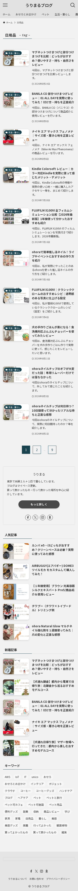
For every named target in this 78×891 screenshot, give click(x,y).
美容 (54, 818)
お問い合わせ (36, 878)
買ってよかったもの (16, 832)
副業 (25, 811)
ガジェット (55, 784)
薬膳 (25, 825)
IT (25, 777)
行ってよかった (42, 825)
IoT (17, 777)
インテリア (37, 784)
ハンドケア (65, 790)
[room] (50, 517)
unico (35, 777)
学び (67, 811)
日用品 (29, 818)
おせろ (47, 777)
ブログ (9, 797)
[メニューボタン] (5, 5)
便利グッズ (11, 811)
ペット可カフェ (14, 804)
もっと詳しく (39, 504)
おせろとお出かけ (15, 784)
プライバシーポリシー (58, 878)
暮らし (42, 818)
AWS (7, 777)
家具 (7, 818)
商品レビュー (51, 811)
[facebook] (28, 517)
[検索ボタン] (73, 5)
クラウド (10, 790)
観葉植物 (62, 825)
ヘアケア (23, 797)
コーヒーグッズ (45, 790)
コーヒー (25, 790)
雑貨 (64, 832)
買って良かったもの (44, 832)
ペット (37, 797)
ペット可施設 (36, 804)
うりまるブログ (39, 5)
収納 (36, 811)
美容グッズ (11, 825)
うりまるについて (17, 878)
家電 (17, 818)
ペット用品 (55, 804)
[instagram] (43, 517)
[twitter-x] (35, 517)
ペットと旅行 (54, 797)
